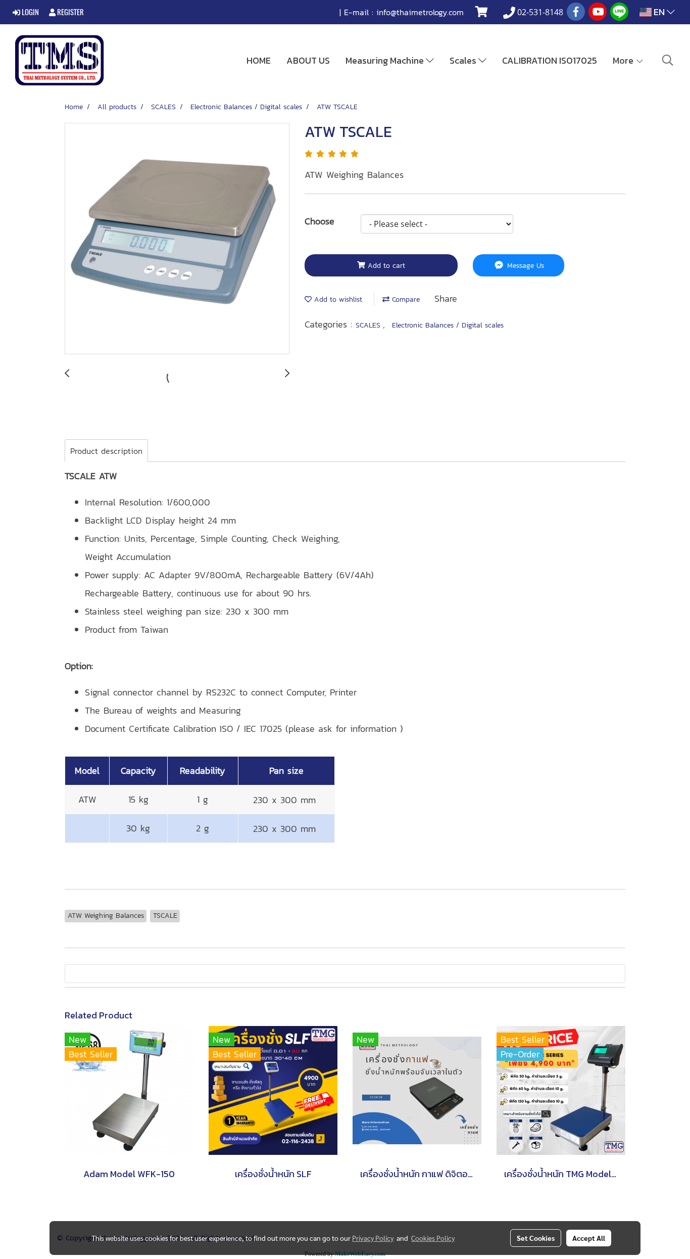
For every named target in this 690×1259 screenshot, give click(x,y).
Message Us (524, 265)
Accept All (588, 1237)
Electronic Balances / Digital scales (448, 325)
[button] (668, 60)
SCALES (369, 325)
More (624, 60)
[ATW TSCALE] (177, 239)
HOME (259, 60)
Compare (404, 299)
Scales (464, 60)
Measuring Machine (386, 60)
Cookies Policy (433, 1237)
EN (659, 12)
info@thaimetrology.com (420, 12)
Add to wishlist (337, 299)
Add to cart (385, 265)
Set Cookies (536, 1237)
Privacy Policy (372, 1237)
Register (70, 12)
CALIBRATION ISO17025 (549, 60)
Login (29, 12)
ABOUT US (308, 60)
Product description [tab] (106, 451)
